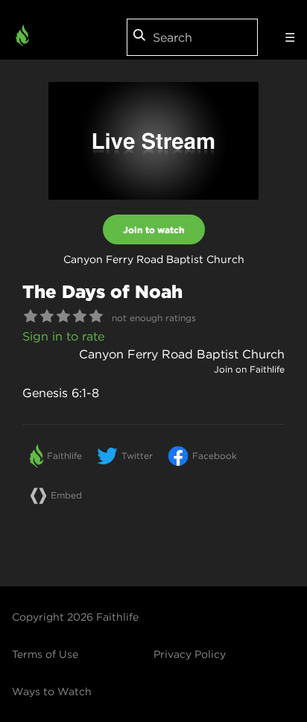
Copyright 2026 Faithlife (75, 617)
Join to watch (154, 229)
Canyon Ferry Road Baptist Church (182, 353)
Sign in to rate (63, 336)
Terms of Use (45, 654)
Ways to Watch (52, 691)
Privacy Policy (190, 654)
